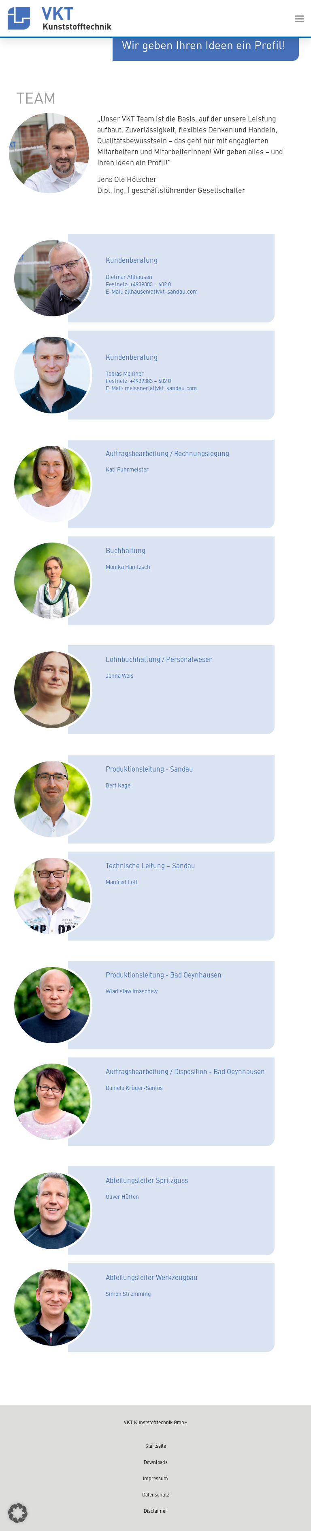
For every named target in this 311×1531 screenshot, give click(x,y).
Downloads (156, 1462)
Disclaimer (155, 1510)
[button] (299, 18)
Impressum (155, 1478)
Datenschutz (155, 1494)
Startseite (155, 1445)
